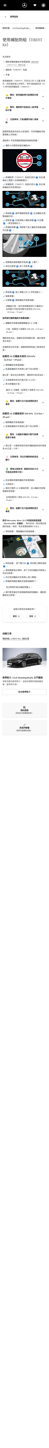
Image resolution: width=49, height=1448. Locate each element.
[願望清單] (35, 5)
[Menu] (5, 5)
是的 (15, 616)
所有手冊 (6, 28)
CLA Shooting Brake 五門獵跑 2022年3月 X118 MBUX (22, 28)
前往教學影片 (24, 692)
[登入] (43, 5)
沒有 (31, 616)
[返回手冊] (6, 16)
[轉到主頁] (24, 5)
